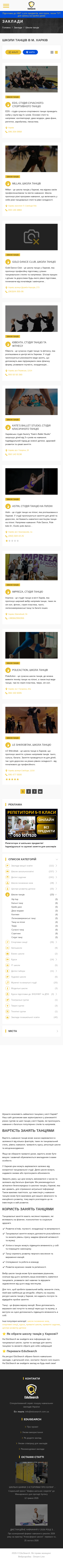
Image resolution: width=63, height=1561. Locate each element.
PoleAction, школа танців (30, 670)
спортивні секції (10, 1324)
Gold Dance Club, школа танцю (34, 262)
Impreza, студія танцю (27, 591)
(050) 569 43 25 (16, 536)
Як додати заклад (32, 1438)
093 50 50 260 (15, 374)
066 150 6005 (15, 693)
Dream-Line (39, 1556)
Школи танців (13, 97)
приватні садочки (51, 1324)
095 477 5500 (15, 774)
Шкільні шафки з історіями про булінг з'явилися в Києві (31, 1487)
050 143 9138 (15, 454)
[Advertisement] (31, 1076)
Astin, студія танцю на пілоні (32, 506)
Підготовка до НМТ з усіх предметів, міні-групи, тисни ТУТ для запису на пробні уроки (31, 14)
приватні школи (33, 1324)
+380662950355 (16, 618)
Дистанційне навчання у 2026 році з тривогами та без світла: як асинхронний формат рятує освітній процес (31, 1529)
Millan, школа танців (26, 183)
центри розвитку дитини (14, 1328)
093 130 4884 (15, 210)
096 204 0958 (15, 131)
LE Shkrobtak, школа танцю (31, 745)
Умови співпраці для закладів (32, 1443)
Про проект (32, 1427)
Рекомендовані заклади (32, 1449)
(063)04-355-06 (16, 291)
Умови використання (32, 1432)
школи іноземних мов (38, 1321)
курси (22, 1324)
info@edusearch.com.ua (37, 1411)
